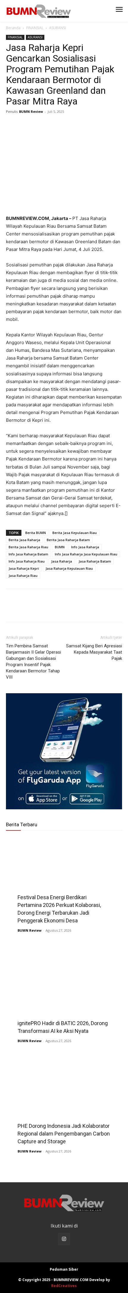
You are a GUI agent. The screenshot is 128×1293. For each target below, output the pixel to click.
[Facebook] (12, 125)
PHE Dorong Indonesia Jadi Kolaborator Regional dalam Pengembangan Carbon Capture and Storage (64, 1133)
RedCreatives (64, 1285)
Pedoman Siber (64, 1269)
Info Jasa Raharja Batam (28, 554)
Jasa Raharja (61, 561)
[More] (67, 125)
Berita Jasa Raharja (24, 540)
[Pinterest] (39, 125)
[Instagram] (64, 1239)
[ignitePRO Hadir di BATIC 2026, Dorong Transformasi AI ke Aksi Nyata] (64, 989)
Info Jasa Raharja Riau (27, 561)
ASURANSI (57, 27)
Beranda (13, 27)
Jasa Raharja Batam (95, 561)
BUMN (60, 547)
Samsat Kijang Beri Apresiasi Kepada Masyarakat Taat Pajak (94, 652)
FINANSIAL (34, 27)
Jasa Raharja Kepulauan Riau (69, 568)
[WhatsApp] (53, 125)
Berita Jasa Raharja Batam (68, 540)
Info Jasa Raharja (85, 547)
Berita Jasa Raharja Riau (28, 547)
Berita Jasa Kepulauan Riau (74, 532)
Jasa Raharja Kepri (24, 568)
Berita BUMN (35, 532)
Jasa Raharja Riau (23, 575)
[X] (26, 125)
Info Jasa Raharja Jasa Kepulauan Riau (86, 554)
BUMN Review (31, 111)
